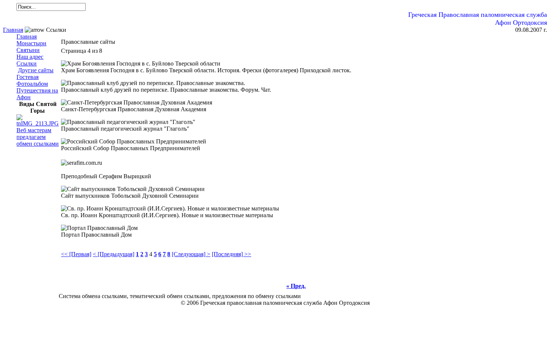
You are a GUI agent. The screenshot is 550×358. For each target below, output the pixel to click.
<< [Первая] (76, 254)
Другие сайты (36, 70)
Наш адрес (29, 57)
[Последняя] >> (231, 254)
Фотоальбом (32, 84)
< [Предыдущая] (113, 254)
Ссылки (26, 63)
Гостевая (27, 77)
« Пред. (296, 286)
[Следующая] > (191, 254)
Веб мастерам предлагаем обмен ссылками (37, 137)
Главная (13, 30)
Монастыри (31, 43)
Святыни (28, 50)
